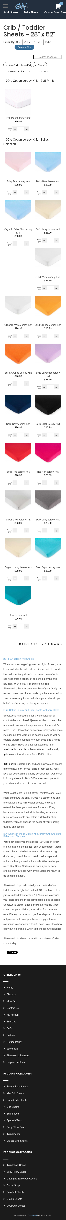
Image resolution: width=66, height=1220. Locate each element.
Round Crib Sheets (17, 1100)
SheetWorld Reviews (18, 1055)
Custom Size (24, 47)
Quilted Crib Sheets (17, 1140)
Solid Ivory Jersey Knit (48, 229)
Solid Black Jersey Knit (48, 423)
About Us (12, 994)
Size (18, 42)
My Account (13, 1014)
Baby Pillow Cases (16, 1127)
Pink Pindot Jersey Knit (18, 118)
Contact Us (13, 1008)
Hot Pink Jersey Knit (48, 471)
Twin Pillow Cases (16, 1165)
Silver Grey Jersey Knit (18, 519)
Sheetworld (32, 1215)
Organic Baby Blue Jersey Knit (18, 230)
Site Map (11, 1021)
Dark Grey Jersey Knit (48, 519)
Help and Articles (16, 1062)
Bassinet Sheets (15, 1192)
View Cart (12, 1001)
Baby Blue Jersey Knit (48, 181)
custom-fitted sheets (15, 749)
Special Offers (14, 1120)
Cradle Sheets (14, 1198)
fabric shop (10, 763)
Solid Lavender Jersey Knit (48, 374)
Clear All (40, 65)
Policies (11, 1035)
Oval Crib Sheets (16, 1205)
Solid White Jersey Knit (48, 277)
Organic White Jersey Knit (18, 324)
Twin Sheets (13, 1134)
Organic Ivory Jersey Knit (18, 567)
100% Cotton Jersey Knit (18, 65)
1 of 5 (21, 71)
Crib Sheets (13, 1106)
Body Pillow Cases (16, 1171)
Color (27, 42)
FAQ (9, 1028)
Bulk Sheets (13, 1113)
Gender (38, 42)
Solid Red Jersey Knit (18, 471)
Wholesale (12, 1048)
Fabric (48, 42)
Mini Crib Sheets (15, 1093)
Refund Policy (14, 1041)
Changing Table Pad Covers (22, 1178)
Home (10, 987)
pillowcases (10, 754)
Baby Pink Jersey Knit (18, 181)
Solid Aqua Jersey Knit (48, 567)
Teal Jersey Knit (18, 615)
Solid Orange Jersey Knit (48, 324)
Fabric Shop (13, 1185)
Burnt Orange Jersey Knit (18, 372)
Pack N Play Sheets (17, 1086)
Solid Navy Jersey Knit (18, 423)
